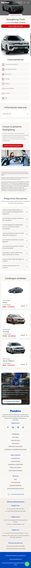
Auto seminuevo (15, 440)
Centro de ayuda (15, 482)
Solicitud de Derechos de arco (15, 488)
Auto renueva (15, 443)
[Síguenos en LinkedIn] (13, 427)
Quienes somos (15, 458)
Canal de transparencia (15, 559)
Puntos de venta (15, 461)
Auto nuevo (15, 437)
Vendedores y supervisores (15, 464)
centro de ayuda (18, 203)
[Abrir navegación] (28, 2)
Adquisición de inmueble (15, 446)
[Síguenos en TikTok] (23, 427)
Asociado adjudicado (15, 485)
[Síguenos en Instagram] (18, 427)
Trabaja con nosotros (15, 467)
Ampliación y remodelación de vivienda (15, 449)
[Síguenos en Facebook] (8, 427)
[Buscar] (24, 2)
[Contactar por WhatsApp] (27, 564)
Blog (15, 479)
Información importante (15, 470)
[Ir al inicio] (5, 2)
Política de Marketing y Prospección (15, 555)
